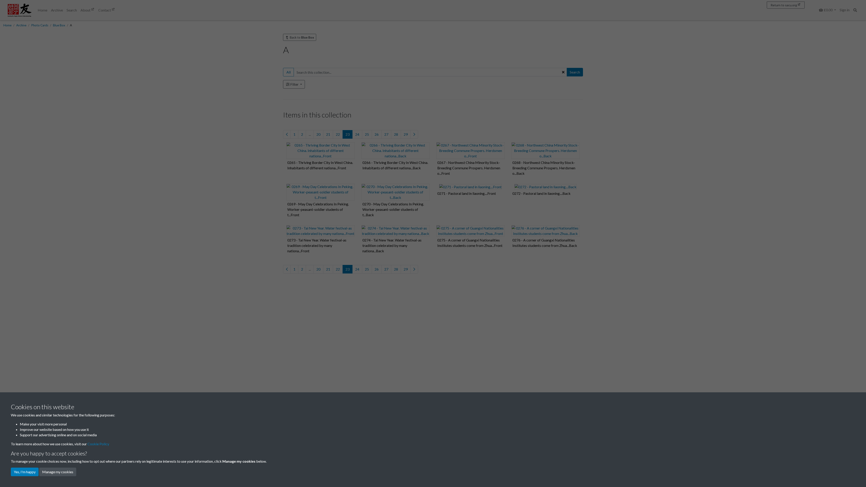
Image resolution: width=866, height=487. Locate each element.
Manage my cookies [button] (57, 472)
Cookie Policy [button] (98, 444)
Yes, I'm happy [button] (25, 472)
